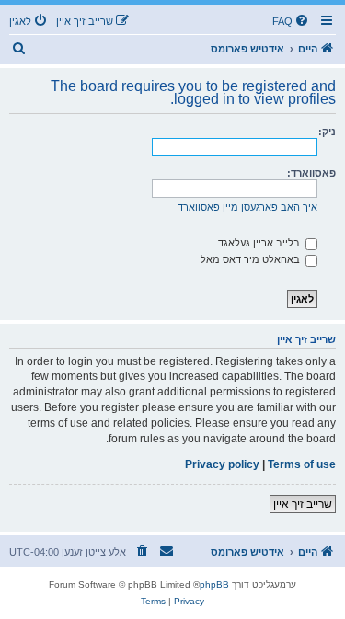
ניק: (327, 131)
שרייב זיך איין (302, 504)
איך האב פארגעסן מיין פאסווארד (247, 206)
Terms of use (302, 464)
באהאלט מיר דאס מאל (252, 259)
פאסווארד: (311, 172)
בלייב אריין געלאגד (260, 242)
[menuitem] (291, 21)
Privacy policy (222, 464)
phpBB (214, 584)
